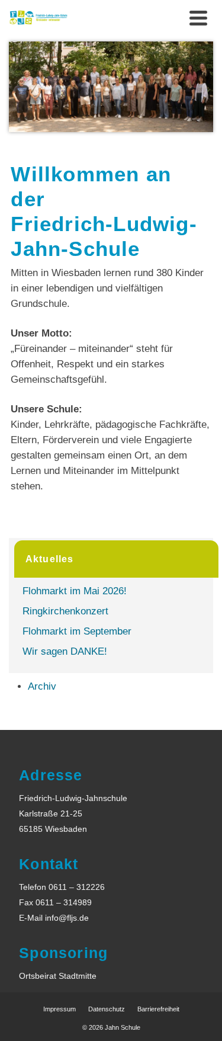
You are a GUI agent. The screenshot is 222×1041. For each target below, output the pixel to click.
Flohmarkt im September (76, 631)
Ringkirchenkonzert (65, 611)
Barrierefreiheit (158, 1009)
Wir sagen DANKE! (64, 651)
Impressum (59, 1009)
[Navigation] (198, 18)
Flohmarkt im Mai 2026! (74, 591)
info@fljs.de (67, 918)
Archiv (42, 686)
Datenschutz (106, 1009)
